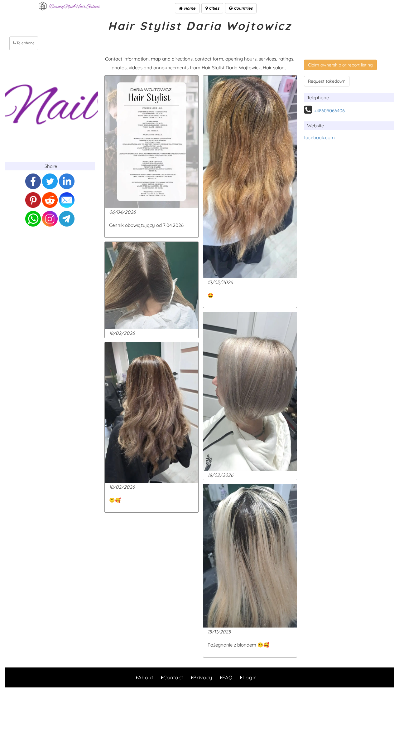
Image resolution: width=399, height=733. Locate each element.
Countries (242, 8)
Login (250, 677)
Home (189, 8)
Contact (173, 677)
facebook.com (319, 137)
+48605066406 (329, 111)
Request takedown (326, 81)
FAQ (227, 677)
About (145, 677)
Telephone (25, 43)
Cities (213, 8)
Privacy (202, 677)
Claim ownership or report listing (340, 65)
